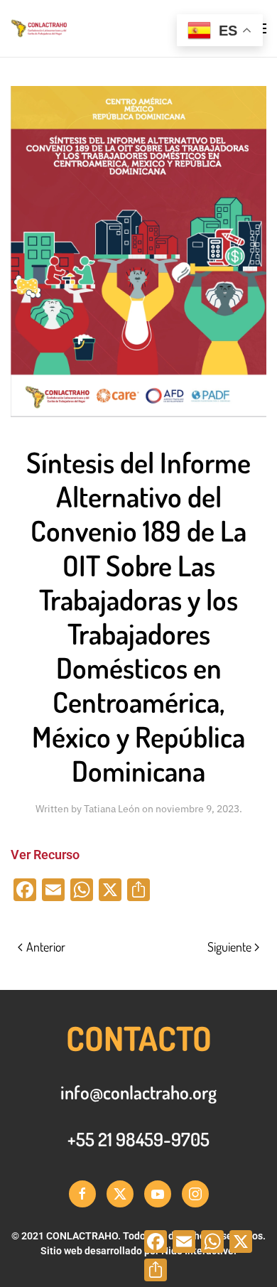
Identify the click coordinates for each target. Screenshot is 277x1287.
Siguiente (229, 946)
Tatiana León (112, 808)
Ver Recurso (45, 854)
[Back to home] (81, 28)
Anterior (45, 946)
